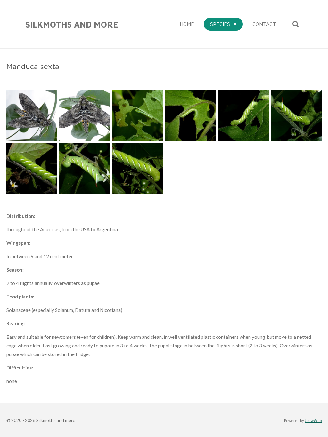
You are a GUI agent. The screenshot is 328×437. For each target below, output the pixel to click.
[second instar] (190, 115)
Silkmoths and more (72, 24)
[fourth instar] (296, 115)
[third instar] (243, 115)
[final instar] (84, 168)
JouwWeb (313, 420)
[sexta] (31, 115)
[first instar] (137, 115)
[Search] (296, 24)
